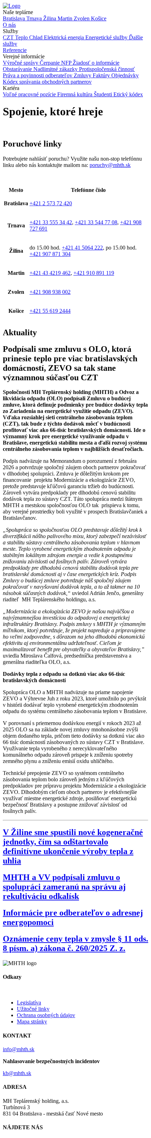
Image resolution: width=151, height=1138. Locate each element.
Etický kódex (128, 94)
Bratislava (14, 18)
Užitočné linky (33, 1009)
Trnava (34, 18)
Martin (66, 18)
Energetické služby (107, 37)
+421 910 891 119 (93, 273)
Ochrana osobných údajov (46, 1015)
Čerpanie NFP (56, 63)
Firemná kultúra (75, 94)
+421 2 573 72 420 (50, 203)
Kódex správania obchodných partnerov (47, 82)
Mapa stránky (32, 1021)
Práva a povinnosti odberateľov (38, 75)
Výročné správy (21, 63)
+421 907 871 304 (50, 254)
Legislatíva (29, 1003)
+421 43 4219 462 (50, 273)
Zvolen (82, 18)
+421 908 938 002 (50, 292)
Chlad (36, 37)
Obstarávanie (18, 69)
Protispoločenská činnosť (107, 69)
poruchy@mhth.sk (110, 165)
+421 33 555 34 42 (50, 222)
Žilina (50, 18)
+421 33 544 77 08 (96, 222)
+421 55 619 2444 (50, 311)
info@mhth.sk (18, 1049)
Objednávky (125, 75)
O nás (9, 25)
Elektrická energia (64, 37)
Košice (98, 18)
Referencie (15, 50)
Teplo (22, 37)
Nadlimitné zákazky (56, 69)
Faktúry (102, 75)
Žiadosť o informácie (96, 63)
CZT (9, 37)
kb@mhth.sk (17, 1073)
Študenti (103, 94)
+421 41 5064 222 (82, 248)
